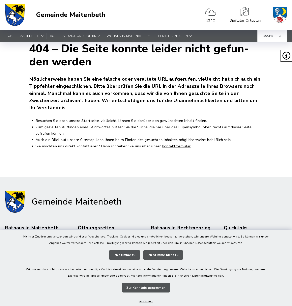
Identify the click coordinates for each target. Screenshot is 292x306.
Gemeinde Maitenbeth (71, 15)
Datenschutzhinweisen (210, 243)
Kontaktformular (176, 146)
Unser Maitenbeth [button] (24, 36)
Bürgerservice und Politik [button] (73, 36)
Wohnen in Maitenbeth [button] (126, 36)
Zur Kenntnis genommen (146, 288)
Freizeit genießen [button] (172, 36)
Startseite (90, 120)
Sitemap (87, 139)
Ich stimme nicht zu (163, 255)
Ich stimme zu (124, 255)
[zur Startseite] (15, 15)
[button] (286, 56)
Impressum (146, 301)
